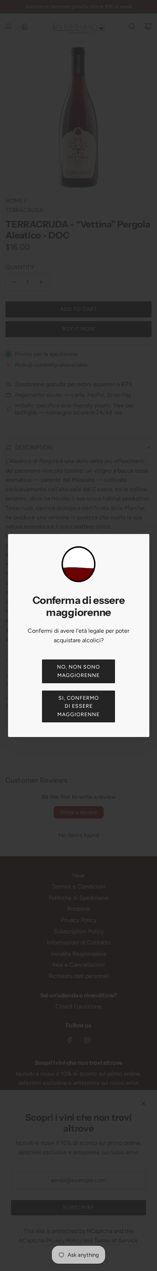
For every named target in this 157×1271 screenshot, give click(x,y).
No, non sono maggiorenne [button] (78, 671)
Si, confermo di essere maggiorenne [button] (78, 706)
